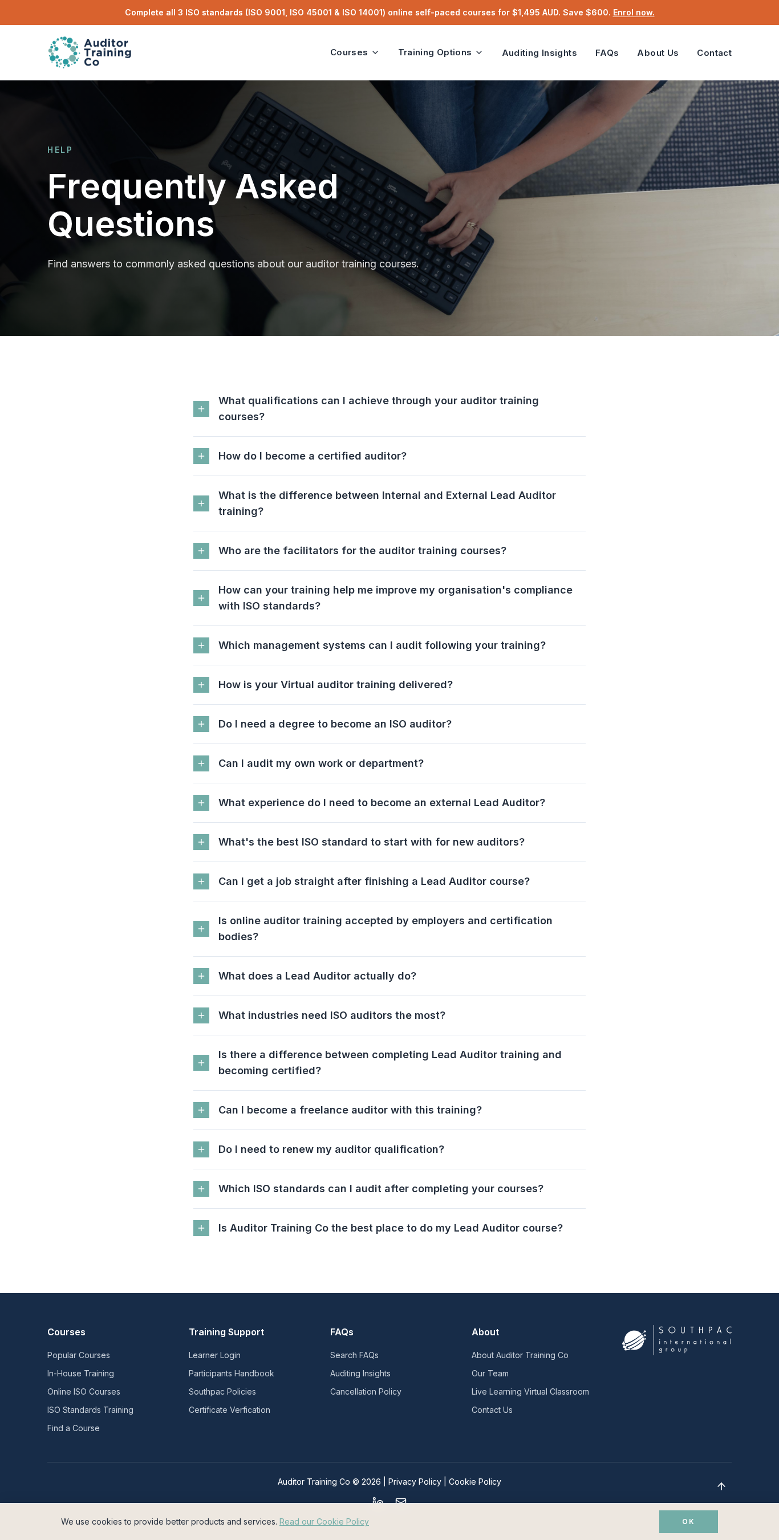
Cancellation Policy (365, 1391)
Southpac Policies (222, 1391)
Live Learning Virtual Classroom (530, 1391)
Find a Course (73, 1428)
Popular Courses (78, 1355)
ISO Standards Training (90, 1410)
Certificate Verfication (229, 1410)
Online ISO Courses (83, 1391)
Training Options (435, 52)
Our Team (490, 1373)
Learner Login (215, 1355)
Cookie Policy (475, 1481)
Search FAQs (354, 1355)
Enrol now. (634, 12)
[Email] (401, 1502)
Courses (349, 52)
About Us (658, 52)
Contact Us (492, 1410)
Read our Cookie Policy (324, 1521)
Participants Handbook (231, 1373)
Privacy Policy (414, 1481)
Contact (714, 52)
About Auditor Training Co (520, 1355)
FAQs (607, 52)
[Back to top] (721, 1486)
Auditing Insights (539, 52)
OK (688, 1521)
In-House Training (80, 1373)
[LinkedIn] (378, 1502)
